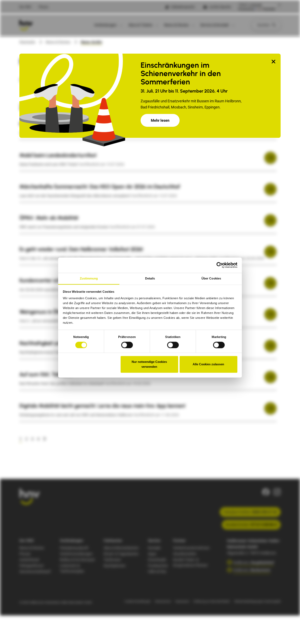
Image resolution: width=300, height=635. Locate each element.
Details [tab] (150, 278)
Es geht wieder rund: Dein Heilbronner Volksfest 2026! (81, 249)
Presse (43, 7)
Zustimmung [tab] (89, 278)
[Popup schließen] (273, 61)
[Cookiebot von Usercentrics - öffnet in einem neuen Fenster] (219, 265)
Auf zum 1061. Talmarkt (46, 374)
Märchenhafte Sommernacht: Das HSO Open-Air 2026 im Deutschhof (99, 186)
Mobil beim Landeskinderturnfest (58, 155)
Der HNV (25, 7)
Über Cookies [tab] (211, 278)
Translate (268, 9)
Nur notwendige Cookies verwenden (149, 364)
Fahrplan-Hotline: (250, 512)
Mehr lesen (160, 120)
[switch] (127, 345)
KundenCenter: (251, 524)
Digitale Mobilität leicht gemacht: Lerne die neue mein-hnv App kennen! (102, 406)
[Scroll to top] (290, 625)
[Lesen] (270, 158)
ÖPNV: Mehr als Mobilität (48, 218)
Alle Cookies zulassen (208, 364)
